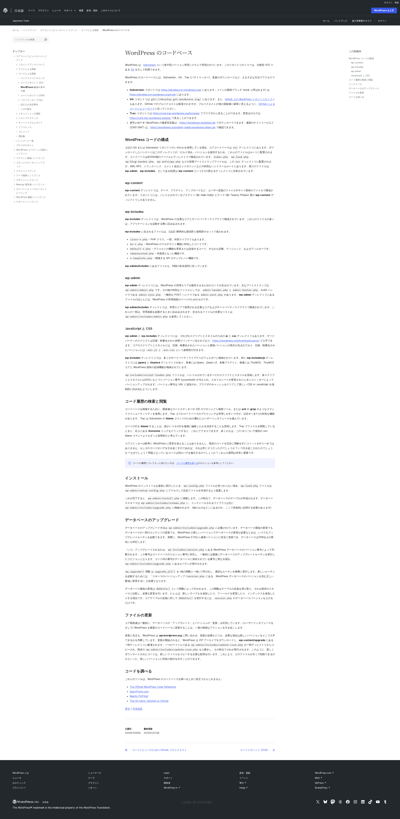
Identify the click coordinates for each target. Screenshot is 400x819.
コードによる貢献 (90, 30)
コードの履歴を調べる (187, 463)
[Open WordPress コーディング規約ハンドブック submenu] (14, 150)
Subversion (149, 64)
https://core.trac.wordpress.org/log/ (150, 118)
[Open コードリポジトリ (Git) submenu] (19, 83)
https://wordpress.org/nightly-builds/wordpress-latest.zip (182, 127)
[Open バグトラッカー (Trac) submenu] (19, 100)
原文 (127, 708)
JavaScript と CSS (360, 75)
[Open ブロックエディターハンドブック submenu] (14, 163)
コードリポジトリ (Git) (32, 82)
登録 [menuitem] (397, 2)
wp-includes (357, 67)
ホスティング (19, 783)
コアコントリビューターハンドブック (58, 30)
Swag (243, 787)
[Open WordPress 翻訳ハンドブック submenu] (14, 197)
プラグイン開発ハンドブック (30, 158)
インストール (355, 84)
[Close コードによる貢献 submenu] (16, 73)
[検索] (45, 39)
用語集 (21, 136)
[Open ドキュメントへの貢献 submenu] (16, 113)
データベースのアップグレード (364, 88)
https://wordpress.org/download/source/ (235, 340)
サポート (168, 778)
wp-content (357, 62)
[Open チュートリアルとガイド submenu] (16, 123)
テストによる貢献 (27, 69)
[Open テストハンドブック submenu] (14, 171)
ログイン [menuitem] (388, 2)
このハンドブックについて (31, 64)
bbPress (320, 783)
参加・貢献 (244, 773)
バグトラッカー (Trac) (32, 100)
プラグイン (93, 783)
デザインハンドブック (27, 180)
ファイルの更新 (356, 92)
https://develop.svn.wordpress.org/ (181, 89)
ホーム (15, 30)
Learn (167, 773)
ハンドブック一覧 (25, 140)
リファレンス (25, 127)
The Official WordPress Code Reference (153, 686)
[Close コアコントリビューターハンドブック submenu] (14, 56)
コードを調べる (356, 97)
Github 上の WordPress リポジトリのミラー (250, 99)
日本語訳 (137, 708)
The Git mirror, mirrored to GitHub (149, 700)
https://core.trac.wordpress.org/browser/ (176, 113)
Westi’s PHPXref (139, 696)
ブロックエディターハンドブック (30, 164)
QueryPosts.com (139, 691)
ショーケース (94, 773)
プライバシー (19, 787)
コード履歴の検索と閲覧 (361, 79)
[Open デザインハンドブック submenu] (14, 180)
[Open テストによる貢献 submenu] (16, 69)
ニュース (16, 778)
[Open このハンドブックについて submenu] (16, 64)
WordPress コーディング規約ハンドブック (32, 151)
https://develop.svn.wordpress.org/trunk (153, 94)
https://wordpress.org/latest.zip (197, 122)
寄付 (242, 783)
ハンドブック (29, 30)
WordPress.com (324, 773)
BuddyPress (322, 787)
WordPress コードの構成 (361, 58)
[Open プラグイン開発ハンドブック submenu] (14, 158)
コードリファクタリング (33, 78)
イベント (243, 778)
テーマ (91, 778)
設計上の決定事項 (29, 104)
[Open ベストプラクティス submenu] (16, 118)
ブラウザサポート (25, 145)
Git (132, 69)
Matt (318, 778)
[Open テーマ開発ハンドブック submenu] (14, 175)
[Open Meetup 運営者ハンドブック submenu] (14, 184)
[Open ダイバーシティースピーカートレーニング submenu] (14, 189)
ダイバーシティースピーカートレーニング (31, 191)
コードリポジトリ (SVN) (33, 95)
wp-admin (356, 71)
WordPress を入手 (384, 10)
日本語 (45, 802)
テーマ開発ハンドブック (28, 175)
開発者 (167, 783)
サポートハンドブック (27, 201)
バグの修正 (26, 109)
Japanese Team (20, 20)
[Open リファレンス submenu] (16, 127)
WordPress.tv (172, 787)
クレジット (23, 131)
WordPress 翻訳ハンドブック (31, 197)
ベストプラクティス (28, 118)
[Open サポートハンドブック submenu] (14, 202)
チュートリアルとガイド (30, 122)
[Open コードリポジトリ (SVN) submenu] (19, 95)
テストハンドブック (26, 171)
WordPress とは (20, 773)
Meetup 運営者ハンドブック (30, 184)
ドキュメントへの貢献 (29, 113)
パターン (92, 787)
